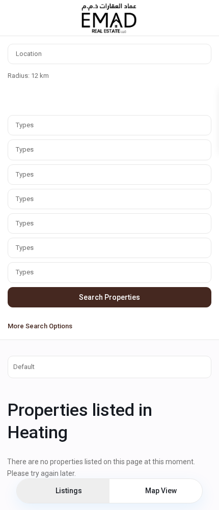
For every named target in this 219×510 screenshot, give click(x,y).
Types (25, 125)
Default (24, 367)
